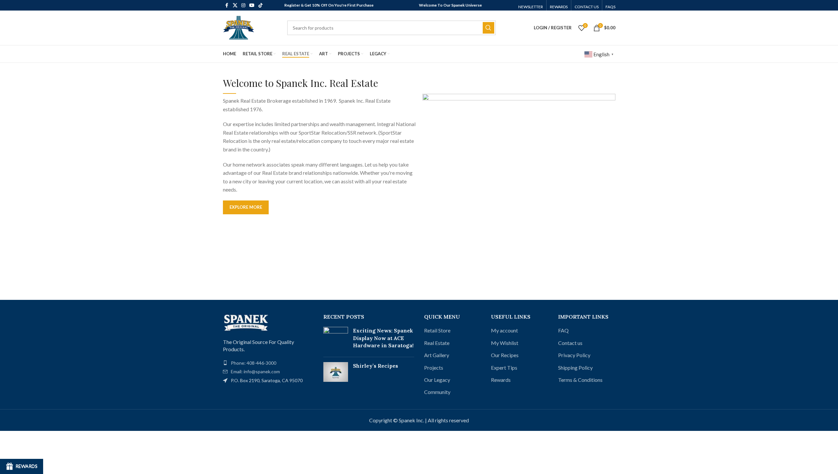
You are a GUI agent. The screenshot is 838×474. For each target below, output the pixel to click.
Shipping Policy (575, 367)
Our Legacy (437, 380)
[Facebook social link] (227, 5)
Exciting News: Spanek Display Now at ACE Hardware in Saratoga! (383, 338)
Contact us (570, 343)
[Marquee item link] (321, 5)
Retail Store (437, 330)
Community (437, 392)
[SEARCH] (488, 28)
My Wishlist (504, 343)
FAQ (563, 330)
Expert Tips (504, 367)
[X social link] (235, 5)
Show (21, 466)
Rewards (501, 380)
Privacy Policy (574, 355)
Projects (433, 367)
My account (504, 330)
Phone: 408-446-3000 (253, 363)
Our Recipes (505, 355)
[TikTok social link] (260, 5)
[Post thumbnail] (335, 339)
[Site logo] (238, 27)
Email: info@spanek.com (255, 371)
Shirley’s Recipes (375, 365)
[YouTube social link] (252, 5)
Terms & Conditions (580, 380)
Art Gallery (436, 355)
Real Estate (436, 343)
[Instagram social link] (243, 5)
